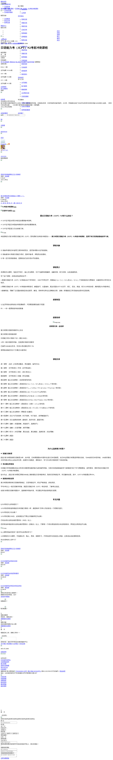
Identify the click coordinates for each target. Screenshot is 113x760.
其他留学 (24, 70)
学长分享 (7, 20)
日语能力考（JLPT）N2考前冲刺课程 (26, 8)
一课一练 (15, 203)
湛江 (58, 36)
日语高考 (7, 6)
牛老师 (7, 198)
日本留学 (24, 67)
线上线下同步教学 (21, 62)
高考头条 (7, 22)
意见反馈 (22, 643)
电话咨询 (3, 682)
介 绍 (2, 203)
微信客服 (3, 684)
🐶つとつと (4, 150)
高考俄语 (24, 33)
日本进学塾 (7, 10)
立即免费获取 (5, 758)
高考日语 (24, 19)
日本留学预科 (8, 12)
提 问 (20, 203)
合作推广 (21, 113)
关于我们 (3, 643)
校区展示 (24, 74)
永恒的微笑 (4, 113)
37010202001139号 (21, 671)
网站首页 (3, 1)
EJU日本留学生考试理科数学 (10, 573)
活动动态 (21, 77)
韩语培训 (24, 64)
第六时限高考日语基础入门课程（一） (13, 196)
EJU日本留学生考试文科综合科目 (11, 586)
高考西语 (24, 36)
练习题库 (24, 86)
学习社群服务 (5, 62)
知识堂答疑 (30, 62)
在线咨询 (3, 652)
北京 (58, 31)
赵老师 (3, 99)
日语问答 (3, 676)
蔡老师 (7, 587)
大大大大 (3, 156)
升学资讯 (21, 16)
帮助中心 (3, 26)
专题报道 (21, 43)
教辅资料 (24, 89)
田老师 (7, 563)
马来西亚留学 (5, 662)
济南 (58, 33)
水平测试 (24, 82)
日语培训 (24, 60)
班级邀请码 (15, 43)
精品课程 (11, 8)
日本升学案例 (25, 106)
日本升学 (24, 29)
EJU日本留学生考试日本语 (9, 561)
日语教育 (7, 19)
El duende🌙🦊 (5, 144)
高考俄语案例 (25, 110)
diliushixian (4, 131)
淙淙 (2, 137)
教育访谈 (24, 40)
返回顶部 (3, 686)
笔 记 (10, 203)
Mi (1, 119)
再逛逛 (7, 596)
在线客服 (3, 678)
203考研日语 (25, 93)
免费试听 (3, 680)
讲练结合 (12, 62)
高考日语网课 (5, 665)
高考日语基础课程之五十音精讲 (10, 174)
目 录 (6, 203)
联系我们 (10, 643)
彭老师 (7, 176)
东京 (58, 40)
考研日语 (24, 26)
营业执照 (62, 671)
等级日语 (24, 23)
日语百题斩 (25, 96)
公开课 (23, 13)
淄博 (58, 34)
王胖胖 (3, 125)
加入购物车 (4, 88)
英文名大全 (4, 667)
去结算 (3, 596)
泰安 (58, 38)
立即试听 (4, 39)
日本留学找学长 (6, 660)
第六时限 (3, 8)
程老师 (7, 575)
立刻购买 (3, 86)
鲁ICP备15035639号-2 (34, 671)
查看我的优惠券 (6, 619)
